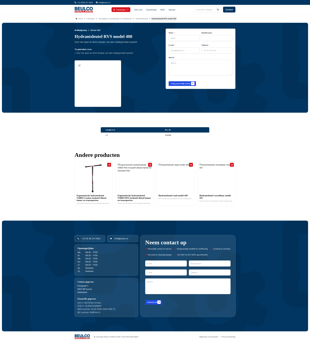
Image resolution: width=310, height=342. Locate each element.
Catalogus (91, 19)
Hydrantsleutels (142, 19)
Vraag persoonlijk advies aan (182, 84)
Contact (229, 9)
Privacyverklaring (228, 337)
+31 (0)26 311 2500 (85, 2)
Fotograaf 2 (83, 286)
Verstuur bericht (153, 302)
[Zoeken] (218, 9)
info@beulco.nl (104, 2)
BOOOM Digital (132, 337)
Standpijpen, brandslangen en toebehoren (115, 19)
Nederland (82, 292)
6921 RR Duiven (85, 289)
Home (80, 19)
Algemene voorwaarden (208, 337)
